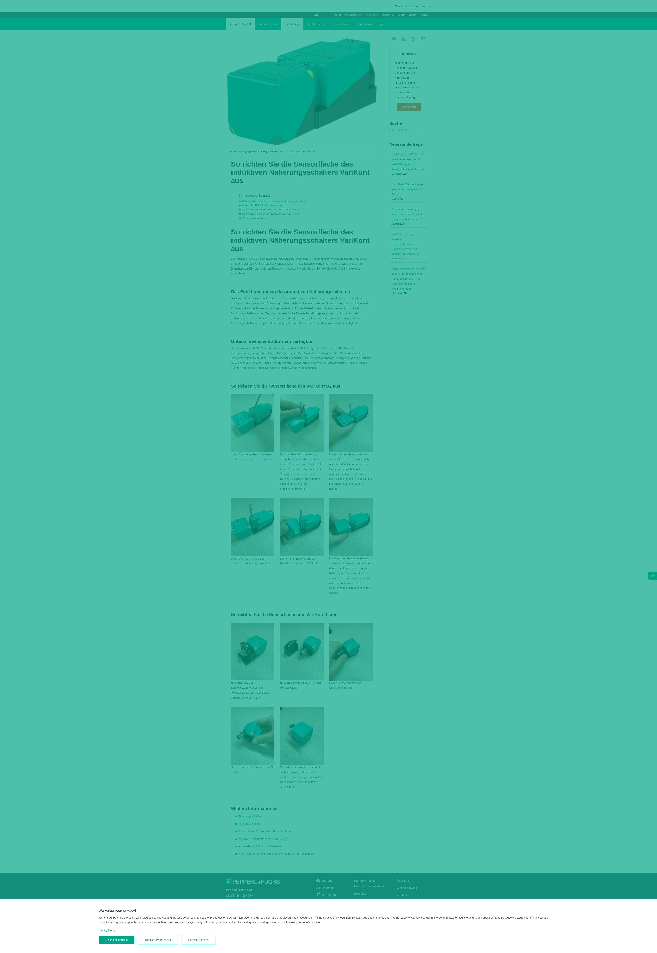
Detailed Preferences (158, 939)
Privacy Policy (107, 930)
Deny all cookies (198, 939)
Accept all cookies (117, 939)
